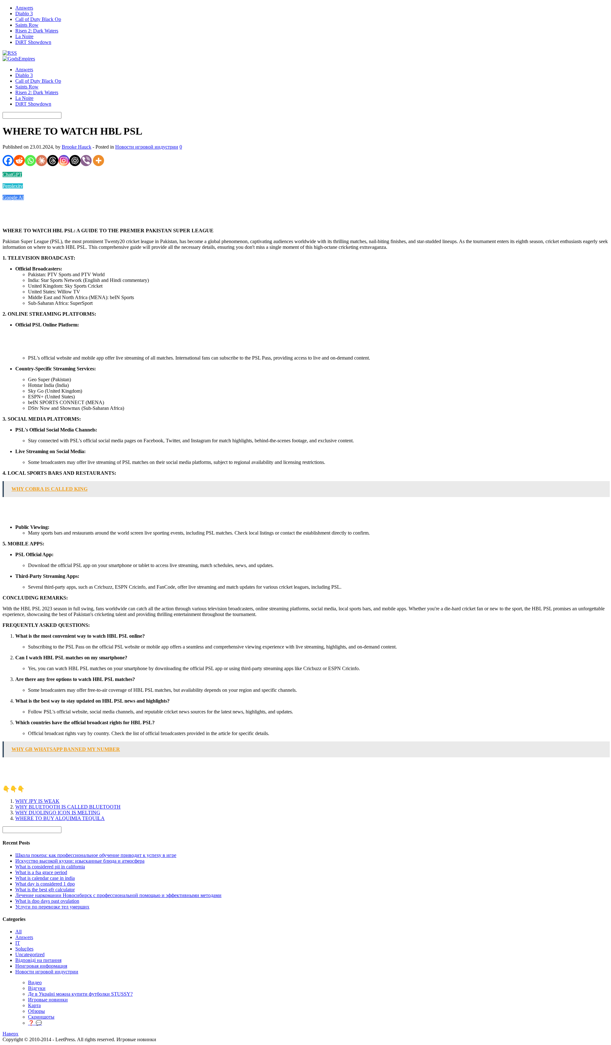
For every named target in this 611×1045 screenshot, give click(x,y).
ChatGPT (12, 174)
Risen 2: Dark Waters (36, 30)
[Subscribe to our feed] (10, 53)
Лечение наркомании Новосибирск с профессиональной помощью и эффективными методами (118, 895)
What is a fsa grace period (41, 872)
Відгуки (37, 988)
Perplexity (13, 186)
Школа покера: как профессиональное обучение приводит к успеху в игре (95, 855)
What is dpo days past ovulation (47, 901)
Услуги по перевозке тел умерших (52, 906)
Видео (35, 982)
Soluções (24, 948)
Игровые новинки (48, 999)
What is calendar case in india (45, 878)
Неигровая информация (41, 966)
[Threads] (52, 160)
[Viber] (86, 160)
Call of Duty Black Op (38, 19)
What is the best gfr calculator (45, 889)
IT (17, 943)
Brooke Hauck (76, 147)
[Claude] (41, 160)
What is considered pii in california (50, 866)
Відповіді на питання (38, 960)
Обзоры (36, 1011)
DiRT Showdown (33, 42)
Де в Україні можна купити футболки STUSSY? (80, 994)
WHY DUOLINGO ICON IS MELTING (57, 812)
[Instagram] (63, 160)
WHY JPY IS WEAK (37, 801)
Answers (24, 8)
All (18, 931)
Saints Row (27, 25)
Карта (34, 1005)
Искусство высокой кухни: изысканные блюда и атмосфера (79, 861)
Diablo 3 (24, 13)
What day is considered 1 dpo (45, 884)
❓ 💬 (35, 1023)
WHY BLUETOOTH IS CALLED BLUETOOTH (68, 807)
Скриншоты (41, 1017)
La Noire (24, 36)
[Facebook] (8, 160)
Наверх (10, 1033)
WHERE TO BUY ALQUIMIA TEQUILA (60, 818)
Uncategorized (30, 954)
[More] (98, 160)
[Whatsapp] (30, 160)
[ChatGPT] (75, 160)
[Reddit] (19, 160)
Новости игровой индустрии (146, 147)
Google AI (13, 197)
